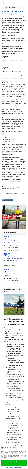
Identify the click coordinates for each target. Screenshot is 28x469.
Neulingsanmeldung (14, 181)
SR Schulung (11, 236)
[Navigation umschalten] (3, 3)
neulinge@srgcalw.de (17, 187)
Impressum (19, 467)
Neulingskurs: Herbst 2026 (13, 11)
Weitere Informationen (11, 467)
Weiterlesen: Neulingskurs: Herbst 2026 (14, 193)
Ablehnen (14, 464)
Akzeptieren (14, 461)
